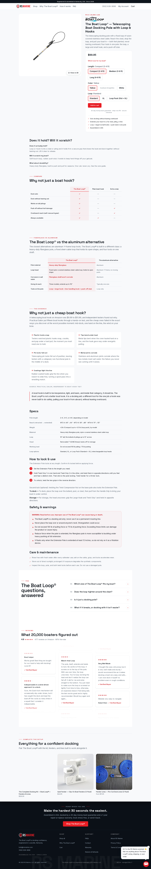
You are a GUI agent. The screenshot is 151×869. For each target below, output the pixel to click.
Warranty (88, 847)
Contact (88, 843)
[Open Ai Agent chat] (146, 864)
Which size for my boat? (97, 61)
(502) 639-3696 (109, 6)
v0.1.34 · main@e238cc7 (124, 862)
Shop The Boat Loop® (75, 824)
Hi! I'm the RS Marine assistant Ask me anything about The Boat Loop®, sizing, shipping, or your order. (135, 853)
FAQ (74, 6)
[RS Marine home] (23, 6)
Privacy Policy (116, 843)
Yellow (92, 88)
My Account (123, 6)
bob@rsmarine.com (26, 847)
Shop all (62, 838)
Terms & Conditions (118, 847)
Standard (94, 98)
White (121, 88)
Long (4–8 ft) (95, 77)
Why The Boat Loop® (49, 6)
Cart (133, 6)
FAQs (87, 838)
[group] (75, 203)
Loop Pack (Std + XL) (118, 98)
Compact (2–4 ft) (97, 71)
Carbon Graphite (107, 88)
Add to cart (94, 105)
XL (103, 98)
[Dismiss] (148, 847)
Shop (35, 6)
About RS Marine (117, 838)
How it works (65, 6)
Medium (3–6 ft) (116, 71)
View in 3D (74, 73)
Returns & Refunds (91, 852)
